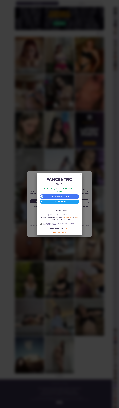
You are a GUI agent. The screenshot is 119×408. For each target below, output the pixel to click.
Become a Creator (59, 232)
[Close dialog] (80, 174)
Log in (67, 228)
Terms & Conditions (67, 217)
